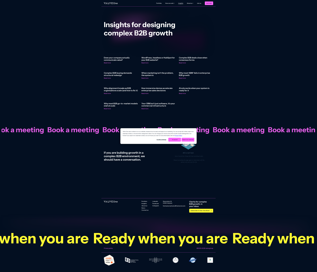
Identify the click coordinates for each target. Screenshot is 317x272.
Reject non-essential (188, 139)
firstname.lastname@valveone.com (174, 206)
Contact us (144, 210)
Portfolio (159, 3)
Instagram (155, 206)
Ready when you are (122, 238)
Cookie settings (161, 139)
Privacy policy (108, 248)
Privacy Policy (178, 135)
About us (144, 206)
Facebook (155, 203)
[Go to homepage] (111, 201)
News (143, 208)
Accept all (174, 139)
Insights (180, 3)
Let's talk (209, 3)
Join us (199, 3)
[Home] (111, 3)
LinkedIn (155, 201)
